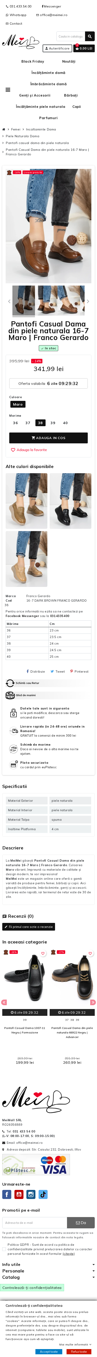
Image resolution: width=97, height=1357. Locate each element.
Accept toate (49, 1351)
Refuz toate (79, 1351)
